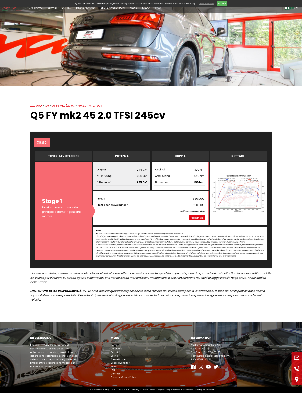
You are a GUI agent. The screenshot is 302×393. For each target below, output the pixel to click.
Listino (66, 8)
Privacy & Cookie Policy (123, 377)
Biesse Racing (102, 389)
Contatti (116, 373)
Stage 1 (41, 142)
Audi (39, 106)
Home (114, 344)
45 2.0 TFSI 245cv (90, 106)
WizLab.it (210, 389)
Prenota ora (197, 217)
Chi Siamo (35, 8)
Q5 (47, 106)
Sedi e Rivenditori (113, 8)
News (133, 8)
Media (146, 8)
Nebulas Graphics (184, 389)
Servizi (52, 8)
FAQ (158, 8)
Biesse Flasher (86, 8)
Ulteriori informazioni (206, 4)
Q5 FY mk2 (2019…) (64, 106)
